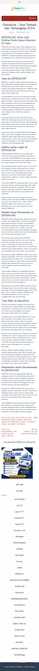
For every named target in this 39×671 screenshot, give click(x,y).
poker (22, 417)
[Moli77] (19, 9)
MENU (34, 18)
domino (18, 417)
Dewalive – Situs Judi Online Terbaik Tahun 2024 (29, 431)
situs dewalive (21, 424)
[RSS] (19, 2)
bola (9, 417)
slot (26, 417)
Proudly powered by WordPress (13, 667)
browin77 (4, 495)
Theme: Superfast (29, 667)
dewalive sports (15, 422)
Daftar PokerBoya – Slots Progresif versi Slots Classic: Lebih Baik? (9, 432)
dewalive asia (28, 419)
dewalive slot (5, 422)
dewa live (14, 419)
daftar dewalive (6, 419)
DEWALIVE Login (18, 154)
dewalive (20, 419)
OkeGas (19, 561)
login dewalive (12, 424)
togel (29, 417)
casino (13, 417)
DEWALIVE (5, 47)
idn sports (23, 422)
